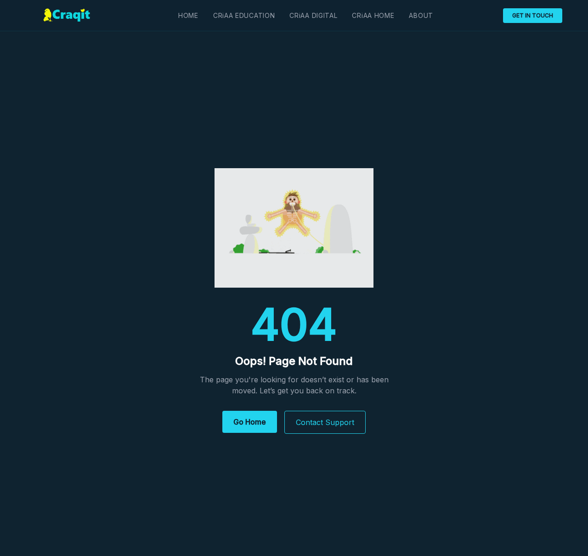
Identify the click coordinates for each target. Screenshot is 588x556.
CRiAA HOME (373, 15)
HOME (188, 15)
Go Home (249, 421)
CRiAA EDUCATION (244, 15)
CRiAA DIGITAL (313, 15)
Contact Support (325, 422)
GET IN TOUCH (532, 15)
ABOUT (421, 15)
